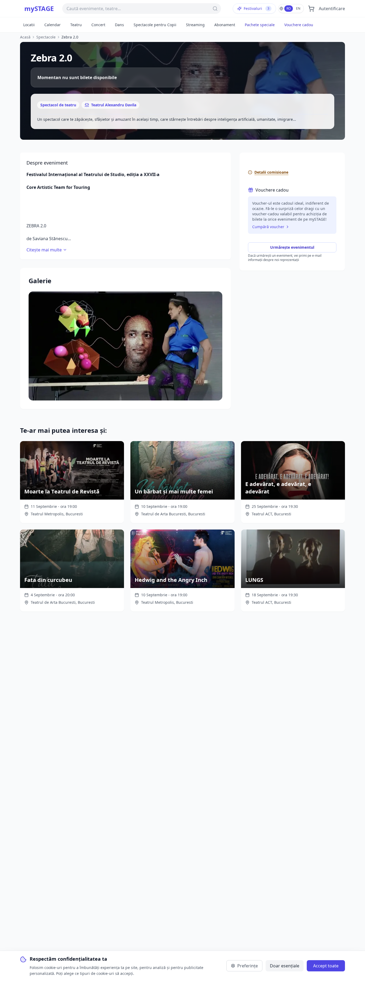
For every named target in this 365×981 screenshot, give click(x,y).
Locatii (29, 24)
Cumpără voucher (268, 226)
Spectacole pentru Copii (155, 24)
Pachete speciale (260, 24)
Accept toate (326, 966)
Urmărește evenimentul (292, 247)
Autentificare (332, 8)
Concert (98, 24)
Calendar (52, 24)
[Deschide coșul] (311, 8)
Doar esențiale (284, 966)
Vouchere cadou (298, 24)
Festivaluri (256, 8)
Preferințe (247, 966)
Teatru (76, 24)
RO (288, 8)
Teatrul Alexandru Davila (113, 104)
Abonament (224, 24)
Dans (119, 24)
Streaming (195, 24)
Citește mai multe (44, 250)
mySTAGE (39, 8)
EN (298, 8)
